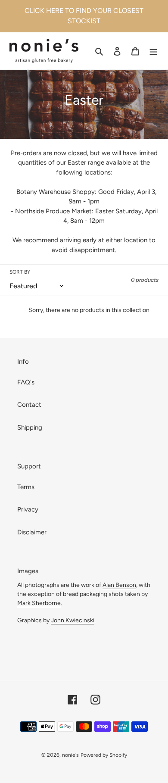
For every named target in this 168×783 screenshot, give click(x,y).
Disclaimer (32, 532)
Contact (29, 405)
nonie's (70, 755)
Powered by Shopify (104, 755)
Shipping (29, 427)
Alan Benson (119, 585)
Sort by (19, 272)
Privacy (27, 509)
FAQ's (25, 382)
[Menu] (153, 51)
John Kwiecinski (72, 620)
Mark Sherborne (39, 603)
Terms (25, 487)
